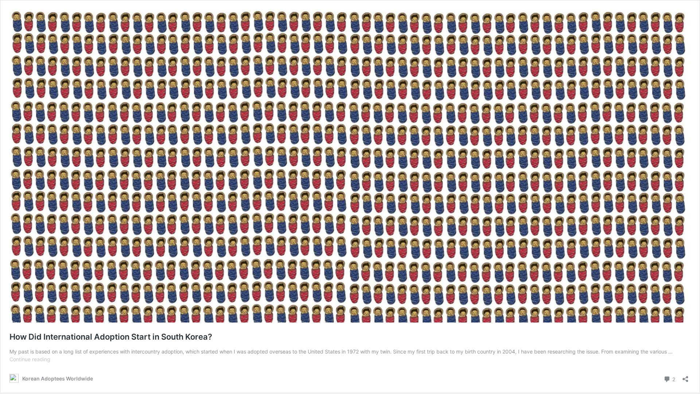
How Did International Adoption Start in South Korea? (110, 336)
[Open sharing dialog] (685, 376)
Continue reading (29, 359)
